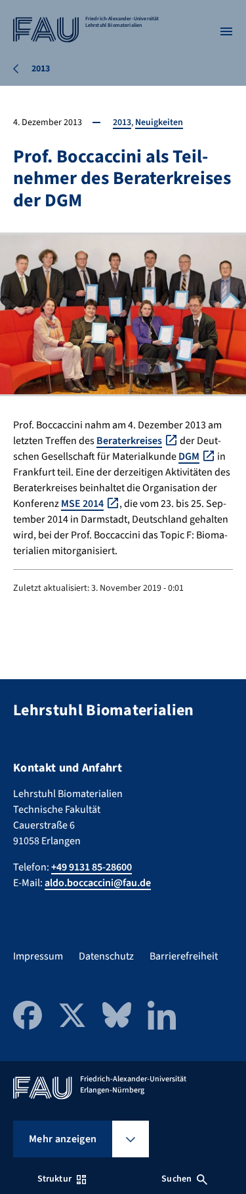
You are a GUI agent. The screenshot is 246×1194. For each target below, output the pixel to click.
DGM (188, 456)
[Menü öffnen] (226, 31)
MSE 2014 (82, 503)
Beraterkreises (129, 441)
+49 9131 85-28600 (91, 867)
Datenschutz (106, 956)
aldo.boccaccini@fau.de (98, 883)
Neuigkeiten (159, 122)
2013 (122, 122)
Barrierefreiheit (184, 956)
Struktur (54, 1178)
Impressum (38, 956)
